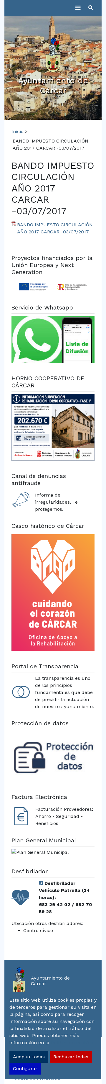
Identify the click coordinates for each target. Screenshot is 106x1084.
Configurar (25, 1068)
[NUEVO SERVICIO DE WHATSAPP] (53, 340)
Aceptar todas (29, 1057)
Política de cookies (72, 1042)
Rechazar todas (70, 1057)
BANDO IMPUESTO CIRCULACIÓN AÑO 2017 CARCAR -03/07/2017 (55, 228)
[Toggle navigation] (78, 8)
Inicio (17, 131)
